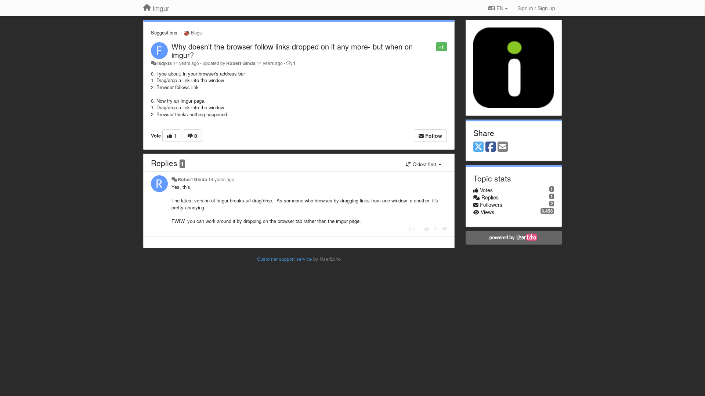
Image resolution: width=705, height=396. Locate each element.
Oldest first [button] (424, 164)
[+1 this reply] (426, 228)
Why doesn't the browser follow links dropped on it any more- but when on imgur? (292, 50)
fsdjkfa (164, 63)
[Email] (503, 147)
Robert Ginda (241, 63)
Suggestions (164, 32)
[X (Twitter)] (478, 147)
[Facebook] (490, 147)
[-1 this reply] (444, 228)
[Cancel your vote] (435, 228)
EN (500, 8)
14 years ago (221, 179)
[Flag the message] (432, 46)
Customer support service (284, 258)
